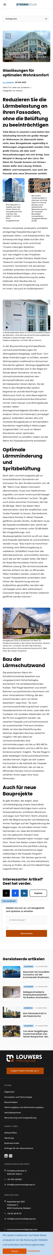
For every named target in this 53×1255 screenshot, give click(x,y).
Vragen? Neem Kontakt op (24, 1071)
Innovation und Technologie (18, 1097)
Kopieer (38, 893)
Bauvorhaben (11, 1102)
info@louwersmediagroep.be (21, 1219)
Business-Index (11, 1143)
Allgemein (8, 82)
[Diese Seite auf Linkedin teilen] (24, 893)
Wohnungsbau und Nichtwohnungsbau (23, 1107)
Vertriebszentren (12, 1112)
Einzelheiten (33, 1250)
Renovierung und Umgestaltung (20, 1118)
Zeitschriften (10, 1133)
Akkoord (14, 1251)
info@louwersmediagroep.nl (21, 1184)
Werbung (9, 1138)
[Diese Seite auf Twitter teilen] (6, 893)
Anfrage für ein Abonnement (18, 1148)
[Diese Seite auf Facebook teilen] (15, 893)
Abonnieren (27, 933)
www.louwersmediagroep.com (22, 1229)
